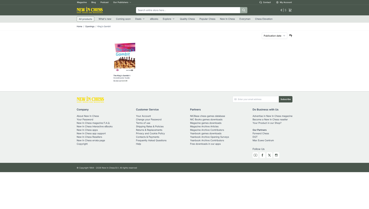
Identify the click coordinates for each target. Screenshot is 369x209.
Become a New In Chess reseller (270, 119)
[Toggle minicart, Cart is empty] (290, 10)
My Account (286, 2)
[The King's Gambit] (124, 57)
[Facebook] (262, 155)
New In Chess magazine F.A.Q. (93, 122)
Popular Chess (207, 18)
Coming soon (123, 18)
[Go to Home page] (90, 10)
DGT (255, 136)
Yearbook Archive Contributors (207, 140)
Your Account (143, 116)
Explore (167, 18)
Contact (267, 2)
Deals (138, 18)
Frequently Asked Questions (151, 140)
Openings (89, 26)
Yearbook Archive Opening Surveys (209, 136)
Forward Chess (261, 133)
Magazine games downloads (205, 122)
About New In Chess (88, 116)
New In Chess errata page (91, 140)
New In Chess (227, 18)
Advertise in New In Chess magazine (272, 116)
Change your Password (149, 119)
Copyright (82, 143)
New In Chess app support (91, 133)
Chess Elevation (263, 18)
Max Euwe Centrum (263, 140)
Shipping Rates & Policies (150, 126)
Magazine (82, 2)
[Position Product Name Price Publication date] (274, 36)
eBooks (154, 18)
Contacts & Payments (147, 136)
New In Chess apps (87, 129)
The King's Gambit (121, 76)
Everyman (245, 18)
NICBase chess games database (207, 116)
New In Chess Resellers (89, 136)
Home (79, 26)
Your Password (85, 119)
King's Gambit (104, 26)
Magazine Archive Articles (204, 126)
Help (138, 143)
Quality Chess (187, 18)
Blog (93, 2)
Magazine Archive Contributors (207, 129)
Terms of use (143, 122)
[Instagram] (276, 155)
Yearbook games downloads (205, 133)
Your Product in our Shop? (267, 122)
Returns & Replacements (149, 129)
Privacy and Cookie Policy (150, 133)
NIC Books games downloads (206, 119)
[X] (269, 155)
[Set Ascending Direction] (290, 35)
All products (85, 19)
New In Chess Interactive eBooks (95, 126)
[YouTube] (255, 155)
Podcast (104, 2)
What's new (105, 18)
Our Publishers (120, 2)
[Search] (243, 10)
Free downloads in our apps (205, 143)
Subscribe (286, 99)
